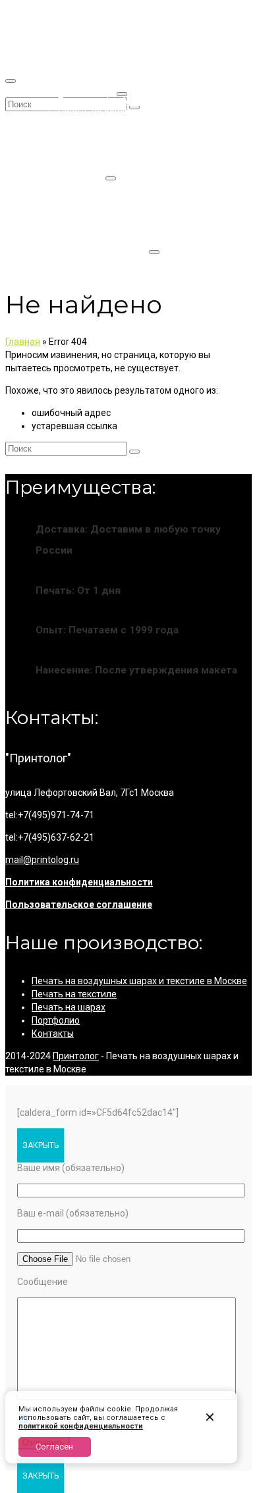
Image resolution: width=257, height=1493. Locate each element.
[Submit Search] (134, 452)
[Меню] (10, 81)
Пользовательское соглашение (78, 904)
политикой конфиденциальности (80, 1426)
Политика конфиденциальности (79, 882)
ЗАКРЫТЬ (40, 1145)
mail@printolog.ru (42, 859)
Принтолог (76, 1056)
